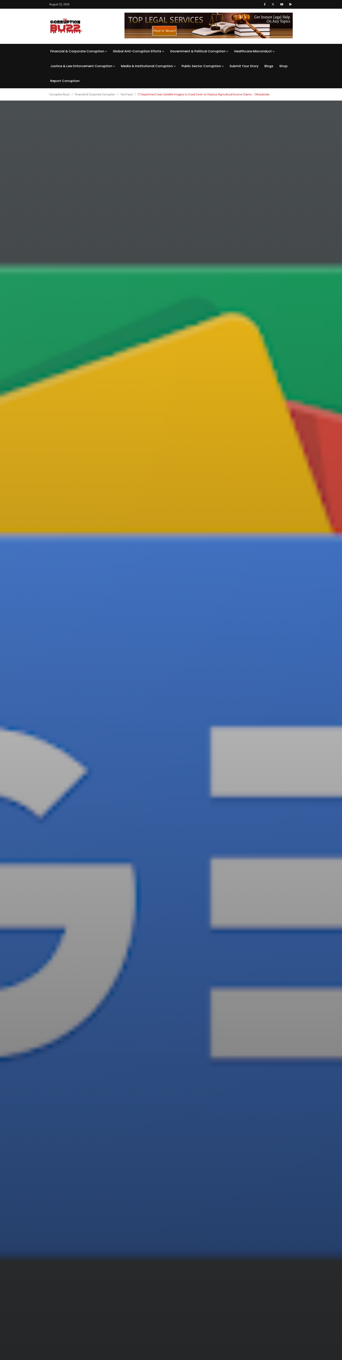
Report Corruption (65, 81)
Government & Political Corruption (197, 51)
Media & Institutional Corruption (147, 66)
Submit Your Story (244, 66)
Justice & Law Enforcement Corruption (81, 66)
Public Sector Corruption (201, 66)
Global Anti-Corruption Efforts (137, 51)
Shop (283, 66)
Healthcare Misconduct (253, 51)
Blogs (268, 66)
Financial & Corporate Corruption (77, 51)
